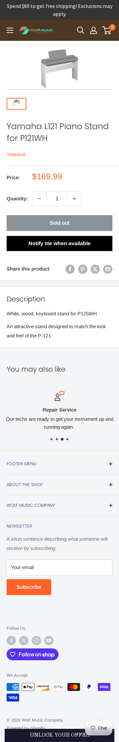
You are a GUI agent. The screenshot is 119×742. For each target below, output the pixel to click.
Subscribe (29, 587)
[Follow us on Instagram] (36, 640)
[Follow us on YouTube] (49, 640)
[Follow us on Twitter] (23, 640)
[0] (107, 30)
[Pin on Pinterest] (82, 269)
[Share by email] (107, 269)
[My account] (93, 30)
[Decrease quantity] (39, 199)
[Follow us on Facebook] (11, 640)
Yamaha (16, 154)
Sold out (59, 223)
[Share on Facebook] (70, 269)
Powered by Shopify (26, 728)
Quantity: (17, 198)
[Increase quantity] (74, 199)
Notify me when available (59, 243)
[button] (59, 735)
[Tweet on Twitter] (95, 269)
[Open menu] (10, 30)
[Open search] (80, 30)
